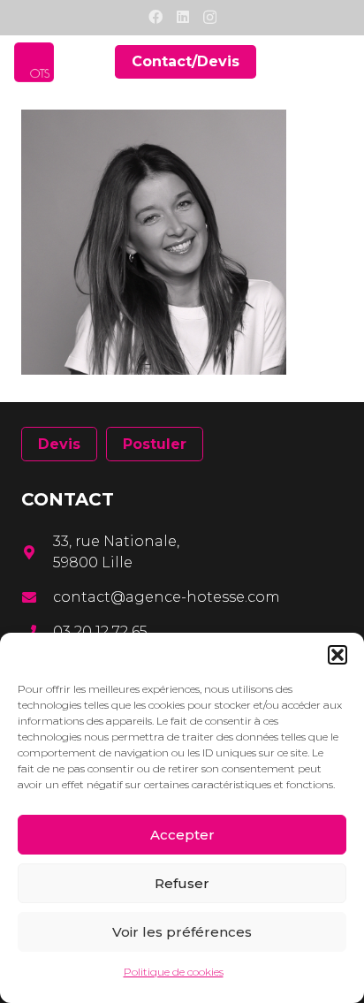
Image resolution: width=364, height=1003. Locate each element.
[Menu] (339, 62)
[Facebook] (155, 17)
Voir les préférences (182, 931)
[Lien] (34, 62)
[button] (337, 655)
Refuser (182, 883)
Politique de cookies (174, 971)
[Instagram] (209, 18)
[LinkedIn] (183, 17)
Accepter (182, 834)
